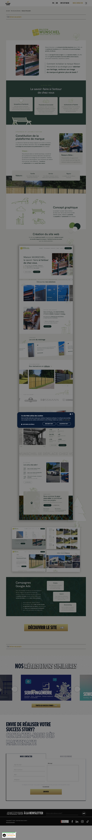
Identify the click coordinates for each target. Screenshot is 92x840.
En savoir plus (66, 420)
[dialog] (46, 420)
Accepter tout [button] (64, 423)
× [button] (72, 414)
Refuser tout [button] (49, 423)
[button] (27, 424)
